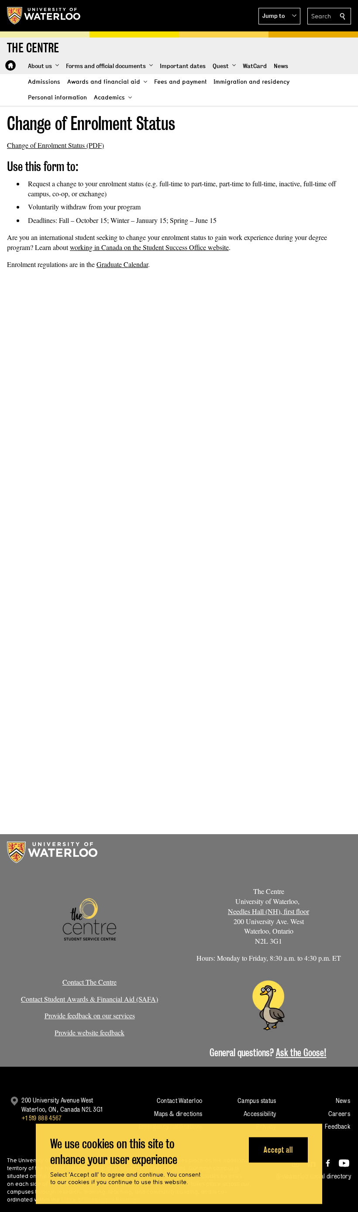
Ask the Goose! (301, 1052)
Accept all (278, 1149)
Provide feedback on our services (90, 1015)
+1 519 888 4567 (41, 1118)
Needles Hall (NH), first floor (268, 911)
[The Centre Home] (10, 65)
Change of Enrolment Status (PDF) (55, 145)
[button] (279, 16)
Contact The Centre (89, 981)
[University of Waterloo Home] (44, 15)
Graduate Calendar (122, 264)
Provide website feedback (89, 1032)
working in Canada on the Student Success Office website (149, 247)
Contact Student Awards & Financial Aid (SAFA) (89, 998)
